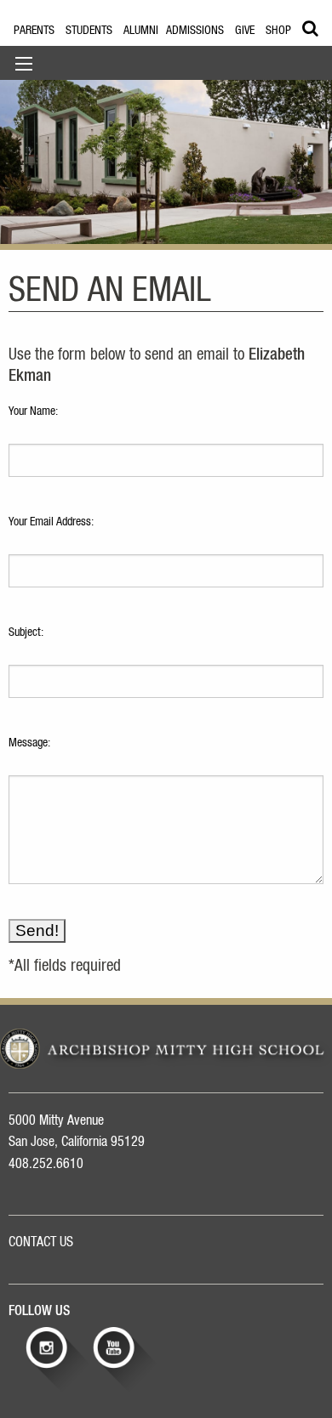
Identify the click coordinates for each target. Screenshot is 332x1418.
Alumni (140, 31)
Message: (29, 743)
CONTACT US (41, 1242)
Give (245, 31)
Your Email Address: (51, 522)
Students (89, 31)
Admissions (195, 31)
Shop (278, 31)
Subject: (26, 632)
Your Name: (33, 411)
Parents (34, 31)
